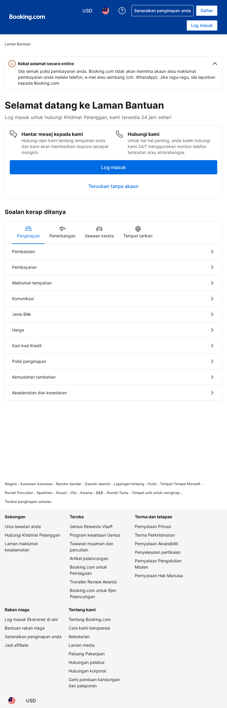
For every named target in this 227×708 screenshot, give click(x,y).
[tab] (28, 232)
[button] (113, 63)
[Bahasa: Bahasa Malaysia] (12, 700)
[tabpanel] (113, 322)
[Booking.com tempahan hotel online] (27, 17)
